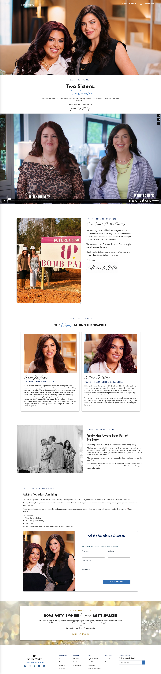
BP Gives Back (77, 665)
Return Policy (108, 662)
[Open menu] (7, 4)
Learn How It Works (80, 634)
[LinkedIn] (44, 666)
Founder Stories (77, 662)
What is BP (76, 659)
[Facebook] (25, 666)
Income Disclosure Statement (95, 668)
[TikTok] (34, 666)
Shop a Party (62, 665)
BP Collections (62, 668)
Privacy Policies (91, 665)
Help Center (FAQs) (93, 659)
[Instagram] (30, 666)
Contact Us (108, 659)
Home (60, 659)
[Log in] (141, 3)
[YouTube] (39, 666)
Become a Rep (63, 662)
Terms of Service (92, 662)
